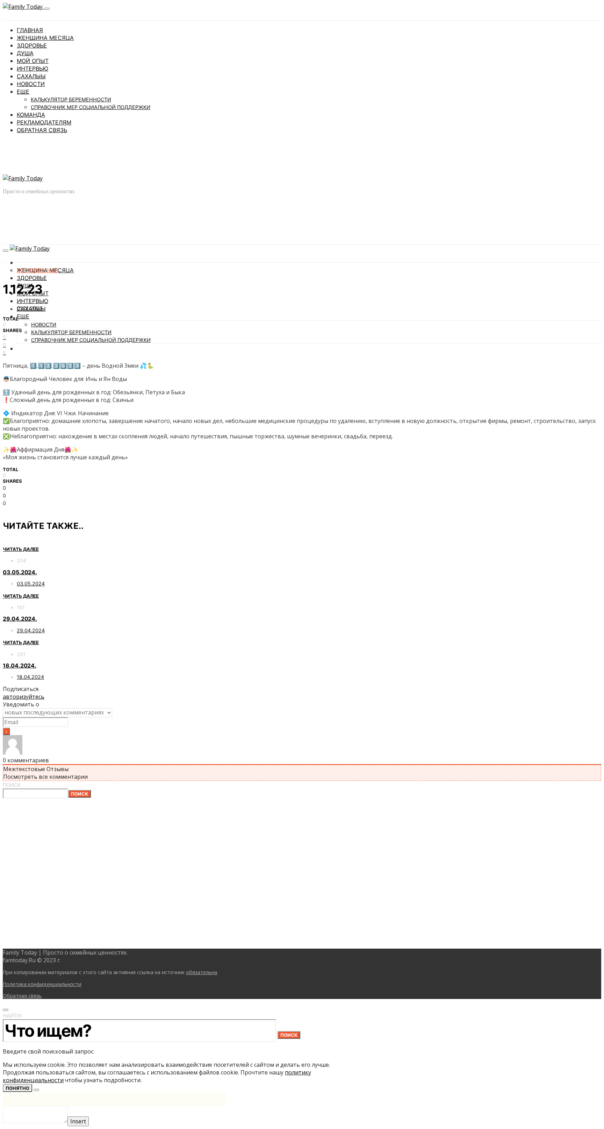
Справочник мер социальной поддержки (90, 107)
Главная (30, 30)
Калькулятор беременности (71, 99)
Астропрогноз (37, 270)
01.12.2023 (30, 308)
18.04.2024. (19, 665)
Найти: (12, 1016)
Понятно (17, 1088)
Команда (31, 114)
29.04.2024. (20, 618)
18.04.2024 (30, 677)
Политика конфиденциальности (42, 984)
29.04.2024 (31, 630)
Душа (25, 53)
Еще (23, 91)
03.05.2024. (20, 572)
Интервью (32, 68)
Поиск (12, 785)
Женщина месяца (45, 37)
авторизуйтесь (23, 696)
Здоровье (32, 45)
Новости (31, 83)
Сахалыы (31, 76)
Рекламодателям (44, 122)
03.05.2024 (31, 584)
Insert (78, 1121)
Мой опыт (33, 60)
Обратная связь (42, 130)
